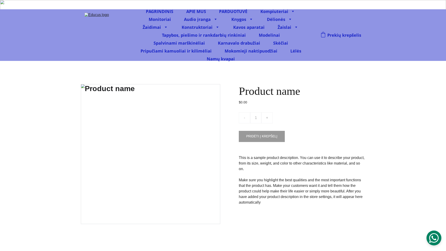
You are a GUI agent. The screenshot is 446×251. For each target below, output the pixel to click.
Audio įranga (197, 19)
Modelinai (269, 35)
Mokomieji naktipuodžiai (251, 51)
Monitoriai (160, 19)
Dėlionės (276, 19)
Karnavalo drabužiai (239, 43)
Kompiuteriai (274, 11)
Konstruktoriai (197, 27)
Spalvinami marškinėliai (179, 43)
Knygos (238, 19)
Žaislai (284, 27)
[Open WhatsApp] (433, 238)
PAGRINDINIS (159, 11)
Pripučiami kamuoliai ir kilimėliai (176, 51)
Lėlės (295, 51)
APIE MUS (196, 11)
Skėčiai (280, 43)
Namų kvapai (221, 59)
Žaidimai (152, 27)
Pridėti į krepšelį (261, 136)
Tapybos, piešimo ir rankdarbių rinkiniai (204, 35)
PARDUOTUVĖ (233, 11)
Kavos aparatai (249, 27)
